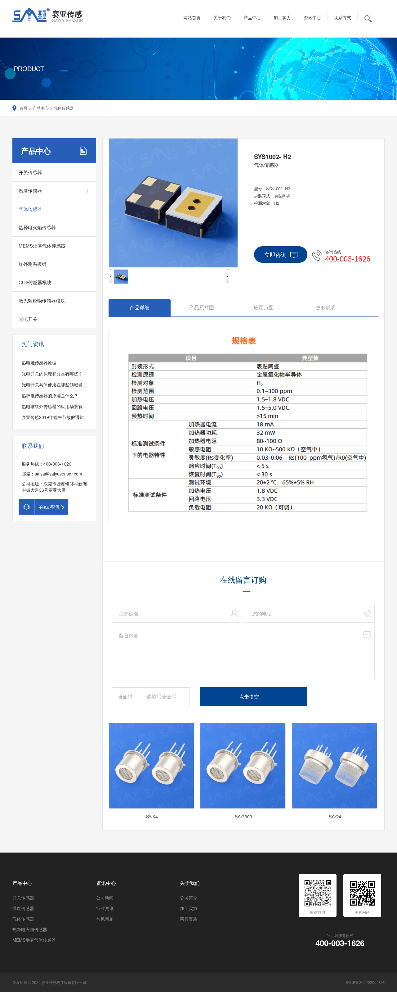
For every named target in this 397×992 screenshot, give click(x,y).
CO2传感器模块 (35, 282)
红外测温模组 (33, 264)
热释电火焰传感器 (37, 227)
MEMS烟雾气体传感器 (42, 245)
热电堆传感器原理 (39, 362)
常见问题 (105, 919)
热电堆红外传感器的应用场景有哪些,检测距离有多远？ (74, 406)
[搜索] (390, 44)
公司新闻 (105, 897)
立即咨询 (275, 254)
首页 (24, 108)
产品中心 (41, 108)
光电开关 (28, 319)
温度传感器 (30, 190)
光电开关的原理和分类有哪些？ (52, 374)
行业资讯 (105, 908)
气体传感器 (64, 108)
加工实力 (188, 908)
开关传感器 (30, 172)
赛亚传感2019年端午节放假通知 (53, 417)
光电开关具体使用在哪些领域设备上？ (59, 384)
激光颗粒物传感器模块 (42, 300)
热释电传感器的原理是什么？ (50, 395)
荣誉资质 (188, 919)
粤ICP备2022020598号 (365, 982)
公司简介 (188, 897)
